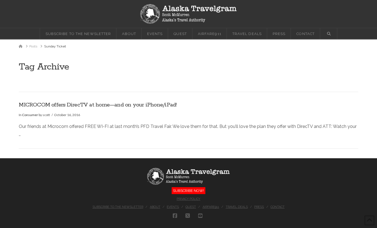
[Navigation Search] (328, 33)
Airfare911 (211, 207)
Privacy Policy (188, 199)
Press (259, 207)
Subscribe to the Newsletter (117, 207)
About (155, 207)
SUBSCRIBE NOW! (188, 191)
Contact (277, 207)
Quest (190, 207)
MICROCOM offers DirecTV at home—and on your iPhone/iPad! (98, 104)
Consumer (30, 115)
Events (173, 207)
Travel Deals (237, 207)
